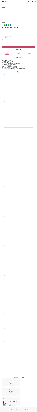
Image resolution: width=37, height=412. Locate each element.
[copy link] (10, 25)
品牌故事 (10, 382)
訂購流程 (10, 383)
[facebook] (7, 25)
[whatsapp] (9, 25)
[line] (5, 25)
